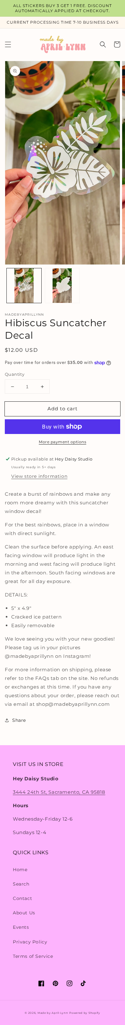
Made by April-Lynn (53, 1012)
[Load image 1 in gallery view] (24, 285)
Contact (22, 898)
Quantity (14, 374)
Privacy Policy (30, 942)
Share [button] (19, 720)
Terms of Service (33, 956)
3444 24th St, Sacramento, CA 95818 (59, 792)
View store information (39, 476)
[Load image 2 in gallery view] (62, 285)
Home (20, 869)
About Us (24, 913)
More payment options (62, 441)
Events (21, 927)
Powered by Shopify (84, 1012)
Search (21, 884)
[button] (8, 44)
